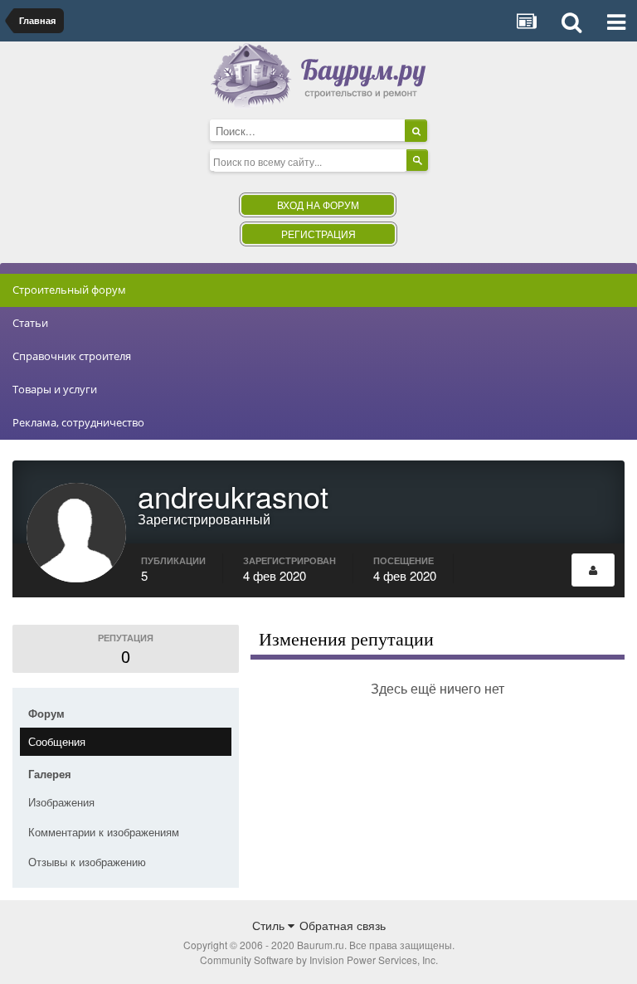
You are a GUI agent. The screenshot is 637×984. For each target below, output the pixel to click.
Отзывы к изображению (87, 862)
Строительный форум (69, 289)
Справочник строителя (71, 355)
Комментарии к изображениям (103, 832)
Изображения (61, 802)
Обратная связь (342, 925)
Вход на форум (318, 204)
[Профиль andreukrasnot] (593, 570)
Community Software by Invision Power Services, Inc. (319, 959)
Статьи (30, 322)
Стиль (270, 925)
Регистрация (318, 234)
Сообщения (56, 741)
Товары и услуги (54, 389)
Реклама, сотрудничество (78, 422)
